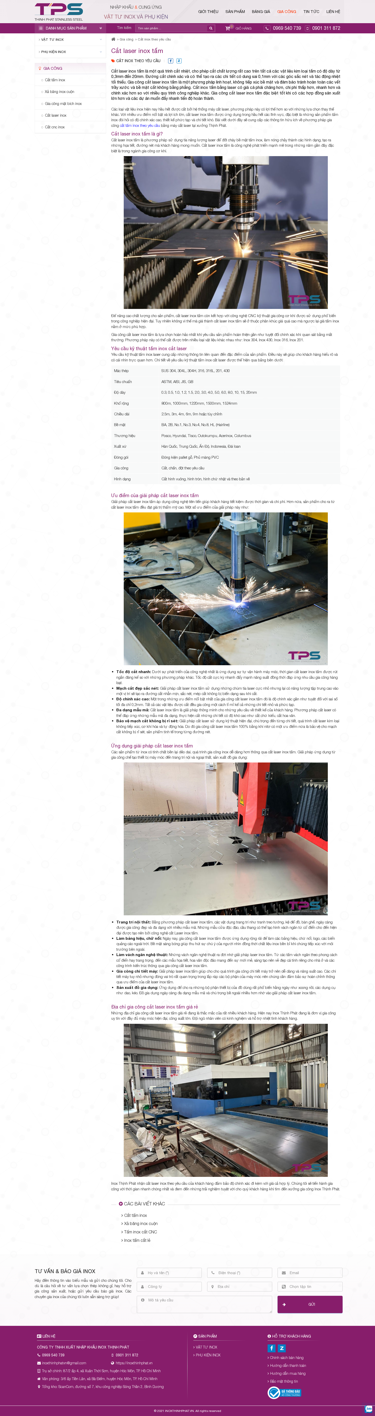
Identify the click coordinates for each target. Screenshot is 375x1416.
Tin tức (311, 11)
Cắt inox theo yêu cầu (154, 39)
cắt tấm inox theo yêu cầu (140, 125)
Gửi (311, 1304)
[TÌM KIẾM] (210, 28)
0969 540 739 (287, 28)
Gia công (286, 11)
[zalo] (368, 1409)
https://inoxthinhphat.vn (134, 1363)
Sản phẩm (235, 11)
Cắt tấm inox (135, 1215)
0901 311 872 (326, 28)
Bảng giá (261, 11)
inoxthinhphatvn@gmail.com (64, 1363)
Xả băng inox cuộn (141, 1223)
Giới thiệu (208, 11)
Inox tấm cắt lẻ (137, 1240)
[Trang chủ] (113, 40)
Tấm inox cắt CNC (140, 1232)
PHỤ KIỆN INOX (53, 52)
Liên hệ (333, 11)
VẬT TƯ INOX (52, 39)
